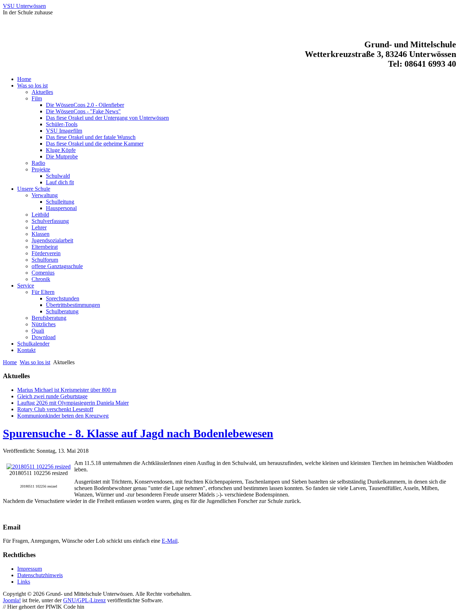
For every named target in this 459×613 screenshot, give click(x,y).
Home (10, 362)
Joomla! (12, 600)
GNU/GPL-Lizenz (84, 600)
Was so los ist (35, 362)
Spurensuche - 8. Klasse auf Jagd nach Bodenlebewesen (138, 433)
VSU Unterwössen (24, 6)
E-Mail (170, 541)
